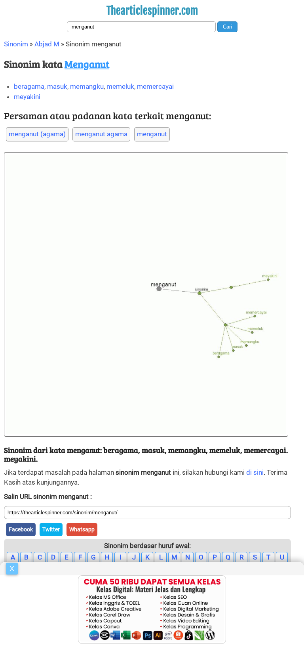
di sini (255, 472)
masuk (57, 86)
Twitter (51, 529)
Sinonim (16, 44)
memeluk (120, 86)
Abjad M (46, 44)
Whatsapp (82, 529)
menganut (152, 134)
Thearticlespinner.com (152, 10)
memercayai (155, 86)
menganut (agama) (37, 134)
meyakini (27, 97)
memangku (87, 86)
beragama (29, 86)
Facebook (21, 529)
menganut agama (101, 134)
